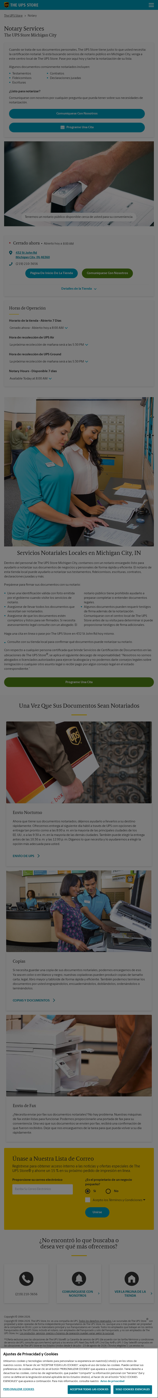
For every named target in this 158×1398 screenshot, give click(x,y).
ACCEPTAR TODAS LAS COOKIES (89, 1389)
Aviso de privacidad (112, 1381)
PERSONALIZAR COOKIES (18, 1389)
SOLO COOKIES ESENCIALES (133, 1389)
